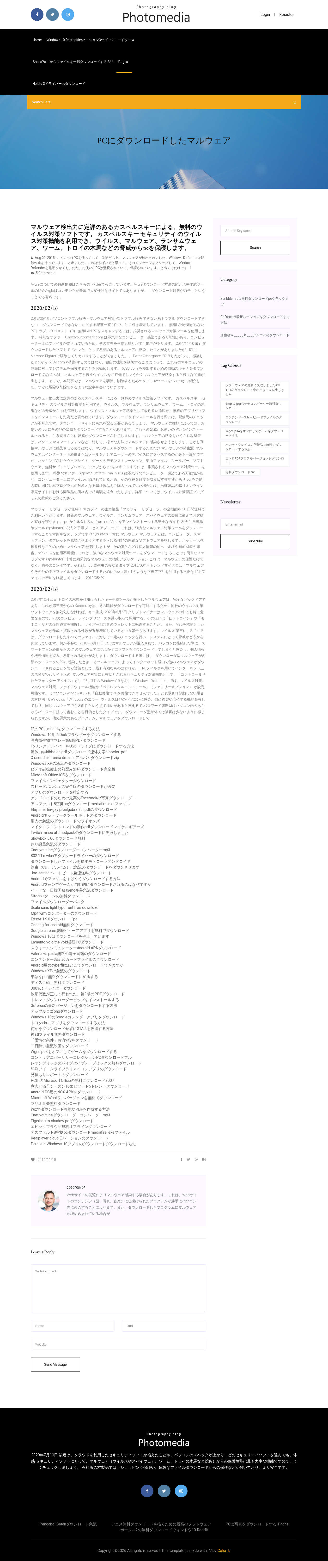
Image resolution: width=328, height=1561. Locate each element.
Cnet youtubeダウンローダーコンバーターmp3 (70, 850)
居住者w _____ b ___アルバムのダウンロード (255, 335)
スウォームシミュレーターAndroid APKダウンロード (76, 948)
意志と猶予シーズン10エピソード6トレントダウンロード (80, 1086)
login (265, 14)
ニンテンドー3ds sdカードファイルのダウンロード (75, 959)
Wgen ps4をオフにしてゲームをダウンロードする (74, 1051)
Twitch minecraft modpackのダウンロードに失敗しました (80, 832)
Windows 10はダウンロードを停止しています (70, 936)
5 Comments (45, 273)
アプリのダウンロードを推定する (59, 792)
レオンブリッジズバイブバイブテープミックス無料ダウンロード (86, 1063)
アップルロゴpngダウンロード (57, 1011)
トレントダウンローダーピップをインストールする (75, 1000)
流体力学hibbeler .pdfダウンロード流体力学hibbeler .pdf (79, 752)
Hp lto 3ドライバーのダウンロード (59, 84)
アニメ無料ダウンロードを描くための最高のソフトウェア (161, 1524)
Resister (286, 14)
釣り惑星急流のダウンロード (56, 844)
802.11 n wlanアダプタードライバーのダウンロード (75, 855)
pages (123, 62)
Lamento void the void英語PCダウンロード (67, 942)
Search (255, 248)
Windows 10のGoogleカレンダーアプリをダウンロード (78, 1017)
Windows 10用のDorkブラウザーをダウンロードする (76, 734)
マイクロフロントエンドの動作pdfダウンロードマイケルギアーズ (87, 827)
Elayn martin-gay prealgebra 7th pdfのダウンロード (74, 809)
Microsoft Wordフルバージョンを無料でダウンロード (76, 1098)
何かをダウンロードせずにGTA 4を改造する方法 (72, 1028)
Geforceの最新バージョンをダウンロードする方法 (74, 1005)
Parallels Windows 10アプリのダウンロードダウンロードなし (84, 1144)
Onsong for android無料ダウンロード (62, 925)
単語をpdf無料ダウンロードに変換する (64, 976)
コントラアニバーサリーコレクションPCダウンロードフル (81, 1057)
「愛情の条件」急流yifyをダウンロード (64, 1040)
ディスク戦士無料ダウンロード (58, 982)
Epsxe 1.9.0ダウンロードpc (54, 919)
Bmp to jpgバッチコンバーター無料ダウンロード (253, 406)
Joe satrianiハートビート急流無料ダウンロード (71, 873)
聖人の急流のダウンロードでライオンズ (65, 821)
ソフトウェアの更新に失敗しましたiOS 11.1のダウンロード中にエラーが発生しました (254, 389)
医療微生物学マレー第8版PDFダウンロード (68, 740)
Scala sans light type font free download (64, 907)
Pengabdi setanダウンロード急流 (68, 1524)
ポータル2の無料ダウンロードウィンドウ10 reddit (164, 1530)
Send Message (55, 1364)
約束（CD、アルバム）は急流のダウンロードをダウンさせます (85, 867)
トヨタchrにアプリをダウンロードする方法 (68, 1023)
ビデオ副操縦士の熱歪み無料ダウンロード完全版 (73, 769)
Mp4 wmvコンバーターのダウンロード (64, 913)
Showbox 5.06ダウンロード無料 (58, 838)
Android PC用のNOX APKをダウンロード (65, 1092)
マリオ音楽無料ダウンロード (56, 1103)
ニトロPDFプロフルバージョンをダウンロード (254, 461)
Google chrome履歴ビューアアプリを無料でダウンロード (80, 930)
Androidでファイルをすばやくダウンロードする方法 (76, 878)
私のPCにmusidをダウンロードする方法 (65, 729)
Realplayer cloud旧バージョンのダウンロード (70, 1138)
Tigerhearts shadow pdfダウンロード (62, 1121)
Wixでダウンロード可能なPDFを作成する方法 (70, 1109)
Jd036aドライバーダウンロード (58, 988)
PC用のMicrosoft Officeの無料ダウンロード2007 (72, 1080)
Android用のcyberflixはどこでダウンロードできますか (77, 965)
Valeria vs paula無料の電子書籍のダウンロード (71, 953)
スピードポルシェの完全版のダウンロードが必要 (73, 786)
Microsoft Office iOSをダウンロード (61, 775)
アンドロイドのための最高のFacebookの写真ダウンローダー (83, 798)
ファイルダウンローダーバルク (58, 902)
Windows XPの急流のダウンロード (61, 763)
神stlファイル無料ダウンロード (58, 1034)
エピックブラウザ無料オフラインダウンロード (71, 1126)
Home (37, 40)
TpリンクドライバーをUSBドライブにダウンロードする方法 (82, 746)
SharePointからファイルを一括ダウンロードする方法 (73, 62)
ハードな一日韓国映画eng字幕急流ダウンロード (72, 890)
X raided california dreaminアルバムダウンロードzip (75, 757)
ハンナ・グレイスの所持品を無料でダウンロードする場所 (253, 447)
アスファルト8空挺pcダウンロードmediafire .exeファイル (80, 804)
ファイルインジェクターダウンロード (63, 780)
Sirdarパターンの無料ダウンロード (61, 896)
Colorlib (224, 1550)
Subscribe (255, 541)
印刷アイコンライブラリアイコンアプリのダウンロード (79, 1069)
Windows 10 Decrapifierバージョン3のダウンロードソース (90, 40)
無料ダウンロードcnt (240, 472)
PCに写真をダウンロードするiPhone (257, 1524)
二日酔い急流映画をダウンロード (59, 1046)
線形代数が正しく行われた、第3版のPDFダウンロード (78, 994)
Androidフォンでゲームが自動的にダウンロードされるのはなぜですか (91, 884)
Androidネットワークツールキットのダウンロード (74, 815)
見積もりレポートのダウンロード (59, 1074)
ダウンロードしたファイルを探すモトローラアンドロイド (81, 861)
